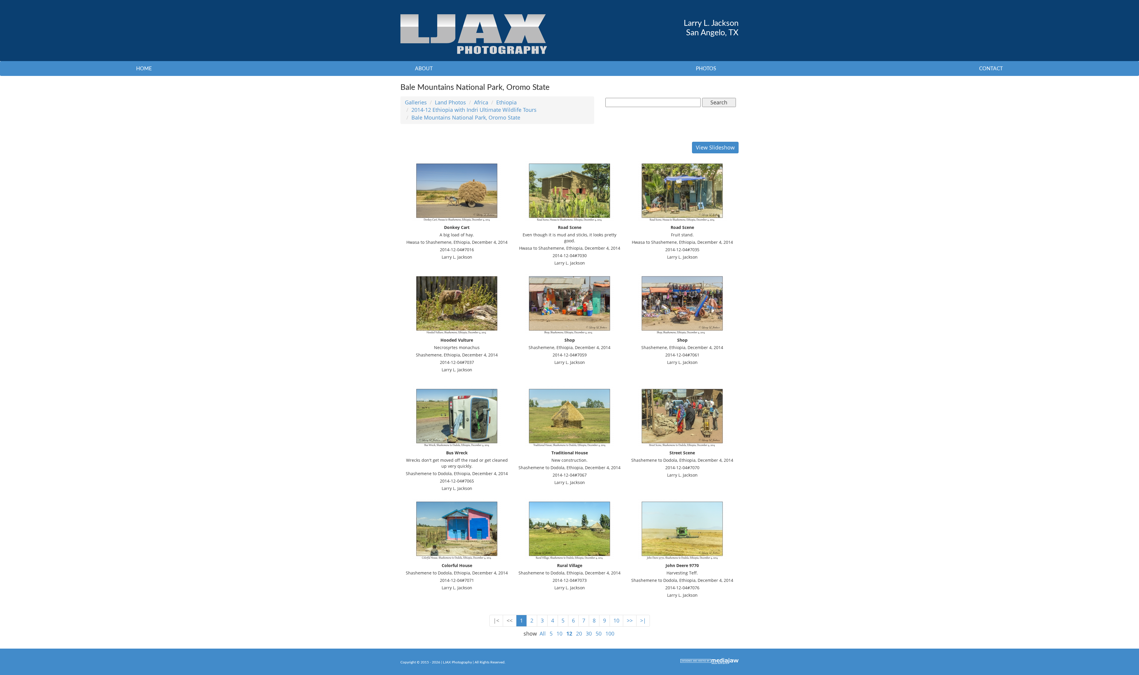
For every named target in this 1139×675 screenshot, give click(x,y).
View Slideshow (715, 147)
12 (569, 633)
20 (579, 633)
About (424, 68)
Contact (991, 68)
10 (616, 620)
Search (718, 102)
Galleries (416, 102)
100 (609, 633)
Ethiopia (506, 102)
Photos (706, 68)
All (543, 633)
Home (144, 68)
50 (599, 633)
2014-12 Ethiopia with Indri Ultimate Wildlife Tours (474, 109)
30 (589, 633)
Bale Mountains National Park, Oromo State (465, 117)
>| (643, 620)
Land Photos (450, 102)
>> (630, 620)
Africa (481, 102)
